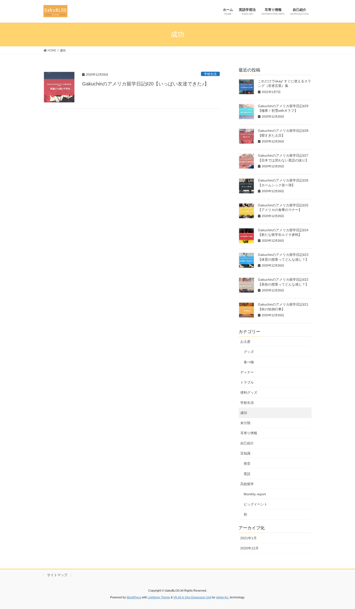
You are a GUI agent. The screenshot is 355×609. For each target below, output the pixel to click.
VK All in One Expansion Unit (192, 597)
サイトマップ (57, 575)
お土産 (245, 341)
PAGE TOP (342, 586)
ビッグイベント (255, 504)
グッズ (249, 352)
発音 (247, 463)
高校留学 (247, 484)
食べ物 (249, 362)
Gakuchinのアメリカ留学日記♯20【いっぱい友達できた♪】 (145, 83)
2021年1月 (248, 538)
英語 (247, 474)
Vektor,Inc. (222, 597)
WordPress (134, 597)
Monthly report (255, 494)
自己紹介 (247, 443)
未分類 (245, 423)
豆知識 (245, 453)
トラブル (247, 382)
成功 (243, 413)
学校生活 (210, 74)
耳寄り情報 (248, 433)
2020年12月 (249, 548)
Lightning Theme (159, 597)
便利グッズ (248, 392)
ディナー (247, 372)
